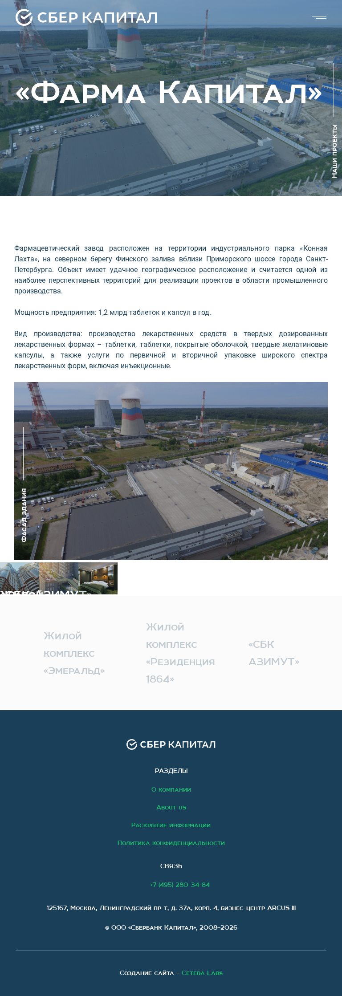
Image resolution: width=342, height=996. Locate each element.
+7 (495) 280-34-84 (180, 885)
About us (171, 807)
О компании (171, 789)
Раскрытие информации (171, 825)
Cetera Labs (202, 973)
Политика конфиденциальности (171, 843)
